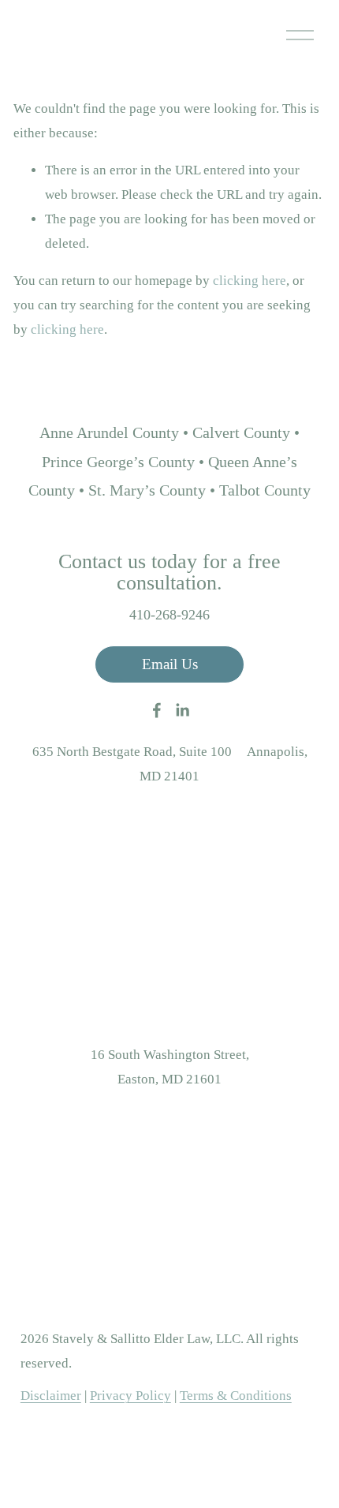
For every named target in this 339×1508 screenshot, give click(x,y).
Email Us (170, 664)
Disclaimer (50, 1395)
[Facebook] (157, 710)
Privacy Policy (130, 1395)
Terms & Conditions (236, 1395)
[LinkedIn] (182, 710)
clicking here (249, 280)
